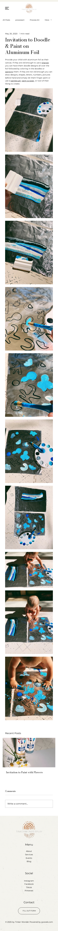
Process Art (34, 20)
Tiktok (29, 887)
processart (19, 20)
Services (29, 854)
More (47, 20)
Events (29, 858)
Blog (29, 861)
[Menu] (7, 8)
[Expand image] (29, 120)
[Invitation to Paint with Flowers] (29, 752)
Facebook (29, 884)
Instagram (29, 881)
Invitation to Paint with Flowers (24, 772)
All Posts (6, 20)
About (29, 851)
